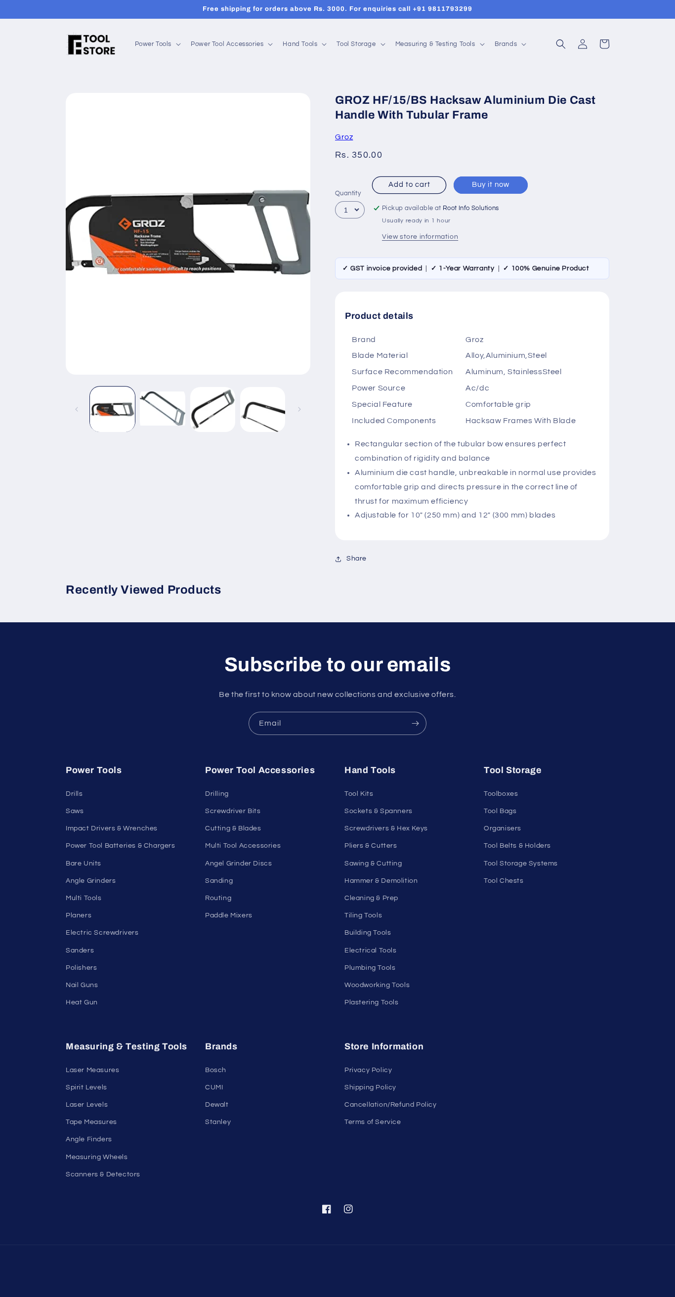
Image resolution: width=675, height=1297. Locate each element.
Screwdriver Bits (233, 811)
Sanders (80, 950)
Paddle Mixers (229, 915)
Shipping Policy (370, 1087)
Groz (344, 137)
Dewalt (217, 1104)
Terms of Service (372, 1122)
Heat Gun (82, 1002)
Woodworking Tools (377, 985)
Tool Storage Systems (521, 863)
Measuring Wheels (97, 1157)
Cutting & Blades (233, 828)
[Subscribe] (415, 723)
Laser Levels (87, 1104)
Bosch (215, 1070)
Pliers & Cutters (370, 845)
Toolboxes (501, 793)
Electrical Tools (370, 950)
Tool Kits (358, 793)
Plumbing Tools (369, 967)
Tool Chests (504, 880)
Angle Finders (89, 1139)
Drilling (217, 793)
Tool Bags (500, 811)
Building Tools (367, 932)
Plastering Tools (371, 1002)
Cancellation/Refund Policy (390, 1104)
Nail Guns (82, 985)
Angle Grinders (91, 880)
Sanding (219, 880)
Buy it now (490, 184)
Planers (78, 915)
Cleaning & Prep (371, 898)
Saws (75, 811)
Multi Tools (84, 898)
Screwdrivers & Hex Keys (386, 828)
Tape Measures (91, 1122)
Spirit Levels (86, 1087)
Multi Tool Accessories (243, 845)
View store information (420, 236)
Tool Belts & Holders (517, 845)
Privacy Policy (368, 1070)
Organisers (502, 828)
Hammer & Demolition (381, 880)
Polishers (81, 967)
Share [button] (356, 558)
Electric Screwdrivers (102, 932)
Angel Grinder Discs (238, 863)
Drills (74, 793)
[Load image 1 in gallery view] (112, 409)
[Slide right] (299, 409)
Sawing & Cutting (373, 863)
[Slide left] (76, 409)
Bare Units (83, 863)
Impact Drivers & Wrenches (112, 828)
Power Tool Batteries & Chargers (120, 845)
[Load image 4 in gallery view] (262, 409)
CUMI (214, 1087)
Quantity (348, 193)
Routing (218, 898)
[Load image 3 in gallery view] (212, 409)
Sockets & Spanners (378, 811)
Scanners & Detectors (103, 1174)
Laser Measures (92, 1070)
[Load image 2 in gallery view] (162, 409)
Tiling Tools (363, 915)
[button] (157, 44)
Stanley (218, 1122)
